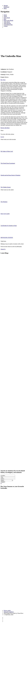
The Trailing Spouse (6, 187)
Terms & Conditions (9, 612)
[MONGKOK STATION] (4, 235)
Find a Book (7, 17)
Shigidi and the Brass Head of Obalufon (10, 175)
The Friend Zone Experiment (8, 163)
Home (5, 15)
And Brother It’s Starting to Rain (9, 225)
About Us (3, 249)
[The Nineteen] (4, 199)
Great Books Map (8, 24)
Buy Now (3, 79)
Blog (5, 19)
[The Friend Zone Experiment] (4, 160)
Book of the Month (8, 20)
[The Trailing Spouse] (4, 184)
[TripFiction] (8, 3)
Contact (6, 26)
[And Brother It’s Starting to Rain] (4, 223)
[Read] (4, 66)
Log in (2, 136)
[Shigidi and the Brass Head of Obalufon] (4, 172)
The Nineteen (4, 201)
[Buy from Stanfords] (7, 608)
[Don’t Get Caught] (4, 211)
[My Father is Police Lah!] (4, 148)
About (5, 16)
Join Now (3, 51)
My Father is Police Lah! (7, 151)
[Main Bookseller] (14, 496)
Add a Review (7, 23)
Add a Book (7, 22)
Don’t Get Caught (5, 213)
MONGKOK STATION (7, 237)
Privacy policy (7, 610)
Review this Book (5, 127)
